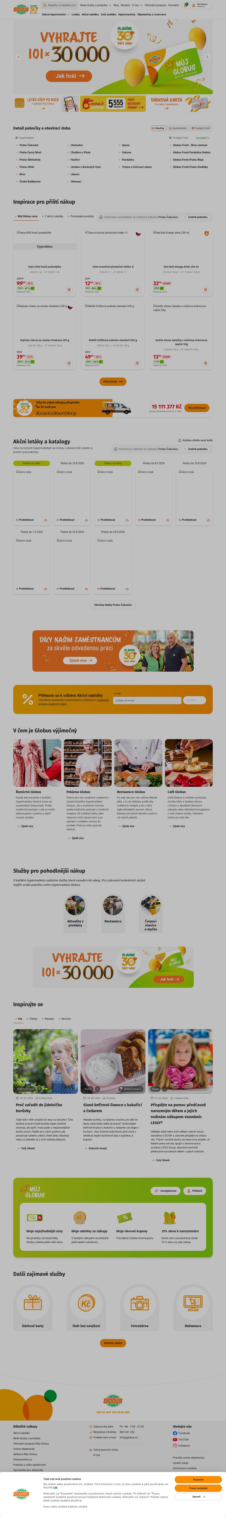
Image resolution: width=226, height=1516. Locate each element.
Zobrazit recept (98, 1148)
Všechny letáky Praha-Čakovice (113, 604)
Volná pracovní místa (105, 1449)
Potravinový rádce (25, 1089)
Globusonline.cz (22, 1459)
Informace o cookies (185, 1468)
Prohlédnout (26, 519)
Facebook (184, 1433)
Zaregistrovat (168, 1190)
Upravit (196, 1496)
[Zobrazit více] (39, 1089)
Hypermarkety (126, 14)
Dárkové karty (33, 1326)
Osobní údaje (180, 1463)
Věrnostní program (155, 5)
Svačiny (88, 1089)
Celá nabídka (108, 14)
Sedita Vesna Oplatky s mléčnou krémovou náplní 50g (181, 342)
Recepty (125, 5)
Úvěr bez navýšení (86, 1326)
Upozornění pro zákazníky (28, 1470)
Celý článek (28, 1148)
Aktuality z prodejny (75, 923)
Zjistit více (27, 826)
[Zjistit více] (46, 104)
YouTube (184, 1439)
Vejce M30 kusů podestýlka (44, 266)
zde (55, 1487)
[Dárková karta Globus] (180, 104)
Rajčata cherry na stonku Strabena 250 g (44, 340)
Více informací (196, 407)
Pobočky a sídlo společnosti (29, 1464)
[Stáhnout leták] (45, 519)
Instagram (184, 1445)
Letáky (76, 14)
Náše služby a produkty (27, 1438)
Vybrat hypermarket (54, 14)
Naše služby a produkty (94, 5)
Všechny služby (113, 1343)
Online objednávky (24, 1448)
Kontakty (173, 5)
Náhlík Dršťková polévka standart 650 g (113, 340)
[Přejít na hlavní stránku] (21, 9)
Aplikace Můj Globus (25, 1454)
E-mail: (117, 693)
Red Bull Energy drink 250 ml (181, 266)
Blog (116, 5)
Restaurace (113, 921)
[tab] (26, 216)
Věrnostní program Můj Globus (31, 1443)
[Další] (207, 57)
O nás (135, 5)
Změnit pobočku (197, 217)
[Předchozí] (19, 57)
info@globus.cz (129, 1437)
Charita (155, 1089)
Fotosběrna (139, 1326)
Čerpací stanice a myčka (151, 925)
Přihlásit (197, 1190)
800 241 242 (127, 1432)
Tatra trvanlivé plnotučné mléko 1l (113, 266)
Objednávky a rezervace (151, 14)
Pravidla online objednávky (188, 1457)
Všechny (159, 128)
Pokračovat (110, 381)
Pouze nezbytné (198, 1488)
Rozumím (198, 1479)
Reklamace (193, 1326)
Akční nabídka (90, 14)
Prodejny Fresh (202, 128)
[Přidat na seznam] (69, 289)
